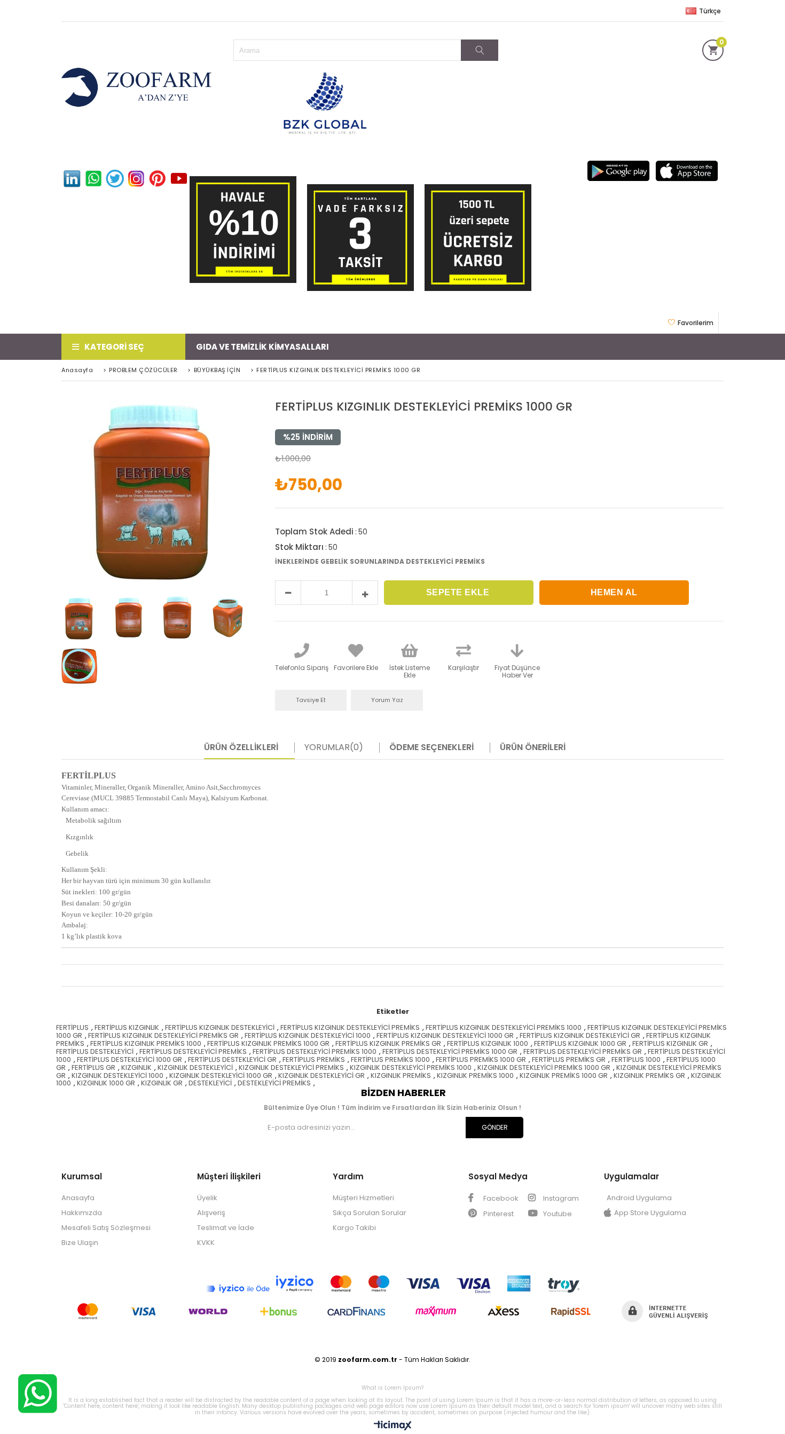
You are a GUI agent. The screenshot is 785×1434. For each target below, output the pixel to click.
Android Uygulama (639, 1198)
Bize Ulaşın (79, 1243)
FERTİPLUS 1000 (636, 1059)
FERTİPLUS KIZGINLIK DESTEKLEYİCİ (219, 1027)
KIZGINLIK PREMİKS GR (649, 1075)
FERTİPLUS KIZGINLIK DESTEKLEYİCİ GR (580, 1035)
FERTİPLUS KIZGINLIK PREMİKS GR (388, 1043)
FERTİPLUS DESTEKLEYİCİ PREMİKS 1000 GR (449, 1051)
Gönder (495, 1127)
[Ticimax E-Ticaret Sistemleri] (393, 1426)
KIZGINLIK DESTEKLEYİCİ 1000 (117, 1075)
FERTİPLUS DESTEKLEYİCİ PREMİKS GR (582, 1051)
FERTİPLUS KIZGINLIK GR (670, 1043)
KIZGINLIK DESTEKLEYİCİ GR (321, 1075)
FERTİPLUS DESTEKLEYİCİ (95, 1051)
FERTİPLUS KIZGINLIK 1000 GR (580, 1043)
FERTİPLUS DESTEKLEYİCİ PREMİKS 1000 (314, 1051)
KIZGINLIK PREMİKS (401, 1075)
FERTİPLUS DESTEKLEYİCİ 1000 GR (129, 1059)
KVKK (206, 1243)
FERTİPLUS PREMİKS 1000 (390, 1059)
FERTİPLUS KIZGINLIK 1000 (487, 1043)
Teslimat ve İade (225, 1228)
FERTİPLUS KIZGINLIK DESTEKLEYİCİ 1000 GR (445, 1035)
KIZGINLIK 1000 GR (106, 1083)
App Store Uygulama (650, 1213)
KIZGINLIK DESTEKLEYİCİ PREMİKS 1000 (411, 1067)
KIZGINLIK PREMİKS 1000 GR (564, 1075)
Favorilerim (695, 322)
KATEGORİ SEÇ (114, 346)
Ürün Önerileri (533, 747)
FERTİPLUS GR (93, 1067)
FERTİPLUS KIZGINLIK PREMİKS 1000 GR (268, 1043)
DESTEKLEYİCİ (210, 1083)
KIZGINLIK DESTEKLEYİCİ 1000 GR (220, 1075)
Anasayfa (78, 1198)
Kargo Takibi (354, 1228)
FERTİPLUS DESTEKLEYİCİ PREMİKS (193, 1051)
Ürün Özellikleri (241, 747)
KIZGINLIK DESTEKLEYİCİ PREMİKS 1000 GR (543, 1067)
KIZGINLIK (136, 1067)
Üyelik (207, 1198)
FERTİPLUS (72, 1027)
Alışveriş (211, 1213)
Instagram (560, 1198)
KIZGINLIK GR (162, 1083)
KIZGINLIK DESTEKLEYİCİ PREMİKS (291, 1067)
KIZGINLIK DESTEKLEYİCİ (195, 1067)
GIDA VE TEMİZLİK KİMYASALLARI (262, 346)
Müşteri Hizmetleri (363, 1198)
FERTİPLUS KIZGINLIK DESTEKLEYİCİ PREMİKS (350, 1027)
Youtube (556, 1214)
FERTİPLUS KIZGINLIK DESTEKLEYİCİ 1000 (308, 1035)
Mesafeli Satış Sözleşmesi (106, 1228)
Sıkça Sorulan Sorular (369, 1213)
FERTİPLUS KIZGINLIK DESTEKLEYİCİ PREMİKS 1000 (504, 1027)
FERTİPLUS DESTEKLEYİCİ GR (232, 1059)
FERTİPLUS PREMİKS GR (569, 1059)
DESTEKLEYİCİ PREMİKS (274, 1083)
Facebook (500, 1198)
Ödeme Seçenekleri (431, 747)
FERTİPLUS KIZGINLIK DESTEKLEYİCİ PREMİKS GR (163, 1035)
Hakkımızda (81, 1213)
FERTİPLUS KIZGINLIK (127, 1027)
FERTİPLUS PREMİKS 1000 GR (481, 1059)
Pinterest (498, 1214)
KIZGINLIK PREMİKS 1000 (475, 1075)
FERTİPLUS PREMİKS (313, 1059)
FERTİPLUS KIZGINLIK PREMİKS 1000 (145, 1043)
